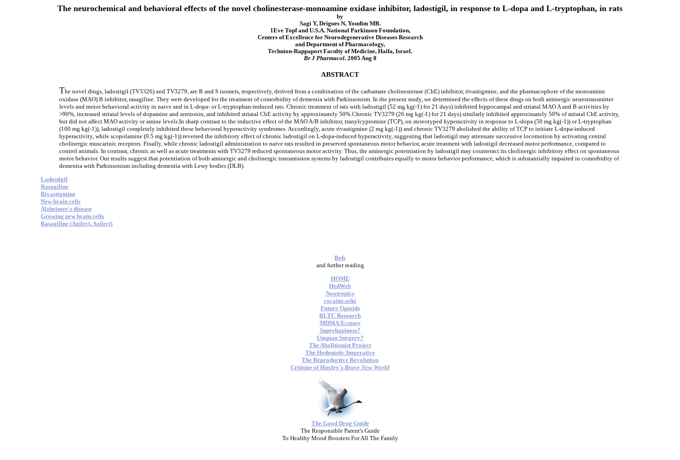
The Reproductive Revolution (340, 359)
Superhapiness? (340, 330)
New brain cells (60, 201)
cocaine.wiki (340, 300)
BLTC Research (340, 315)
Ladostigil (54, 179)
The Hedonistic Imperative (340, 352)
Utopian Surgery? (340, 337)
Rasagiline (54, 186)
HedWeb (340, 285)
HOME (340, 278)
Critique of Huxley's (340, 367)
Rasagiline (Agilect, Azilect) (76, 223)
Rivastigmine (58, 193)
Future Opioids (340, 308)
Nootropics (340, 293)
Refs (340, 257)
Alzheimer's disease (66, 208)
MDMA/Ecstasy (340, 322)
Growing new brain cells (72, 216)
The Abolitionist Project (340, 345)
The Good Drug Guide (340, 423)
